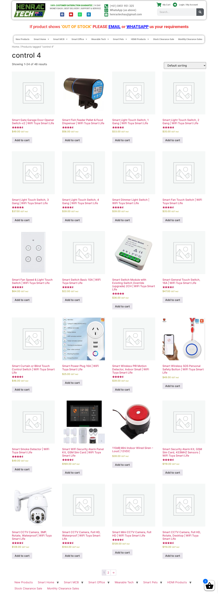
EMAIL (114, 26)
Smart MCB (58, 39)
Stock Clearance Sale (163, 39)
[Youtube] (71, 14)
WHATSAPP (138, 26)
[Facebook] (62, 14)
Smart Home (40, 39)
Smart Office (78, 39)
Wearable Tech (98, 39)
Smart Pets (118, 39)
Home (15, 46)
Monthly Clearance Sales (190, 39)
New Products (22, 39)
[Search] (200, 12)
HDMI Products (138, 39)
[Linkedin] (89, 14)
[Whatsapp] (80, 14)
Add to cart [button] (22, 140)
